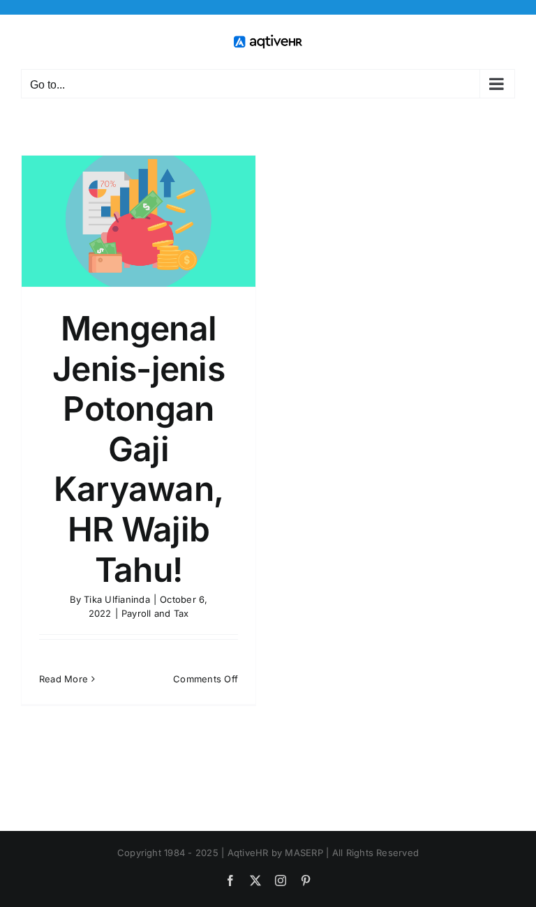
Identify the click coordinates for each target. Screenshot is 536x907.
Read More (63, 678)
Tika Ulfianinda (117, 599)
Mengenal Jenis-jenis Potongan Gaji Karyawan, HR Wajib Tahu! (138, 449)
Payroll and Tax (155, 613)
